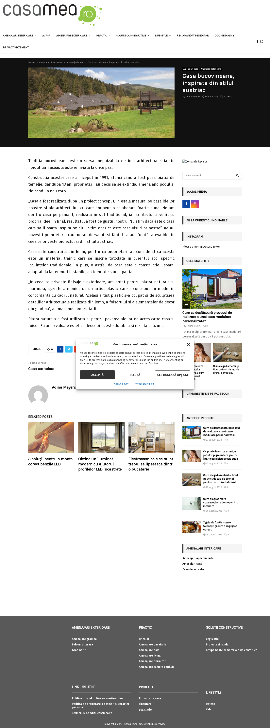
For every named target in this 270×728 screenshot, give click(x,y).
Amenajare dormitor (152, 661)
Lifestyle (161, 35)
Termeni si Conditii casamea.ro (92, 713)
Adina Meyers (193, 96)
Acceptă (97, 375)
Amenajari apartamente (197, 558)
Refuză (135, 375)
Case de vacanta (193, 569)
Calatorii (211, 709)
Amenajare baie (149, 650)
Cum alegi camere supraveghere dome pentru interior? (220, 502)
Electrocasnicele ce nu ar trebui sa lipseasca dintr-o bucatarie (151, 464)
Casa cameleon (42, 368)
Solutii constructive (131, 35)
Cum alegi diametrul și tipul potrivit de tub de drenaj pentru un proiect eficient (220, 478)
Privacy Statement (144, 383)
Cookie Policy (121, 383)
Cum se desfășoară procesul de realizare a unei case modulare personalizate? (207, 316)
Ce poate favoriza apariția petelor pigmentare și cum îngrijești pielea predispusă (220, 455)
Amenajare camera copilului (157, 667)
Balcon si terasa (82, 644)
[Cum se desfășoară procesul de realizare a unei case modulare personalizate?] (212, 289)
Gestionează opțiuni (172, 375)
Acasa (46, 35)
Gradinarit (79, 650)
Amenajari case (190, 69)
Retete (210, 704)
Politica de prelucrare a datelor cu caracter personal (100, 705)
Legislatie (145, 709)
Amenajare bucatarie (152, 644)
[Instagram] (262, 41)
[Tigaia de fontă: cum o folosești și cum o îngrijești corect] (191, 527)
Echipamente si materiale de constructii (232, 650)
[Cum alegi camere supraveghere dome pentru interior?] (191, 503)
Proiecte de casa (150, 698)
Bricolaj (144, 639)
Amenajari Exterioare (71, 35)
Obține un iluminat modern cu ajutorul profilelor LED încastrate (100, 464)
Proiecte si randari (218, 644)
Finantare (145, 704)
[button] (188, 344)
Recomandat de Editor (193, 35)
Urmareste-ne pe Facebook (207, 393)
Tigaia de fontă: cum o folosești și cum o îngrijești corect (220, 526)
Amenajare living (149, 655)
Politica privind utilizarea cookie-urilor (97, 698)
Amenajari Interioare (18, 35)
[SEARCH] (237, 176)
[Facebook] (258, 41)
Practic (101, 35)
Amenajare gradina (84, 639)
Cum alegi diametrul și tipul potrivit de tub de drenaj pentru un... (226, 369)
